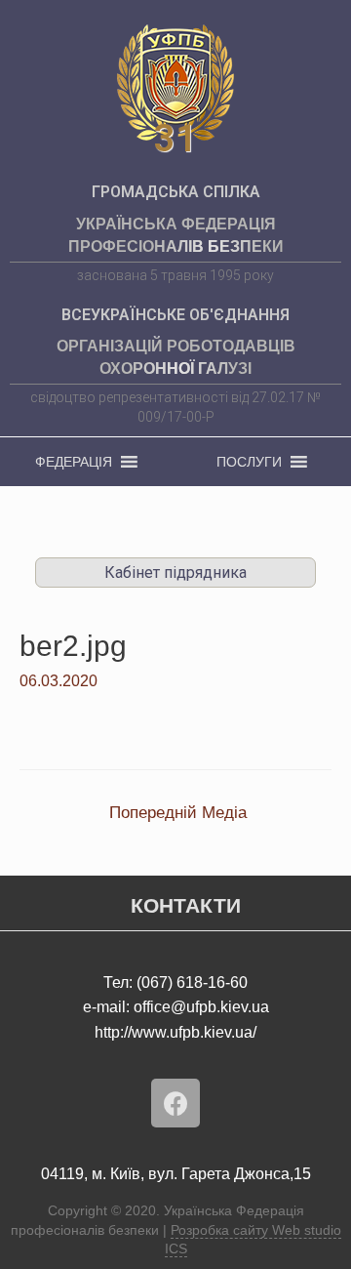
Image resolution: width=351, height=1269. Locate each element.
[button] (73, 461)
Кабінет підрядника (175, 572)
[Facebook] (175, 1103)
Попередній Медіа (178, 812)
